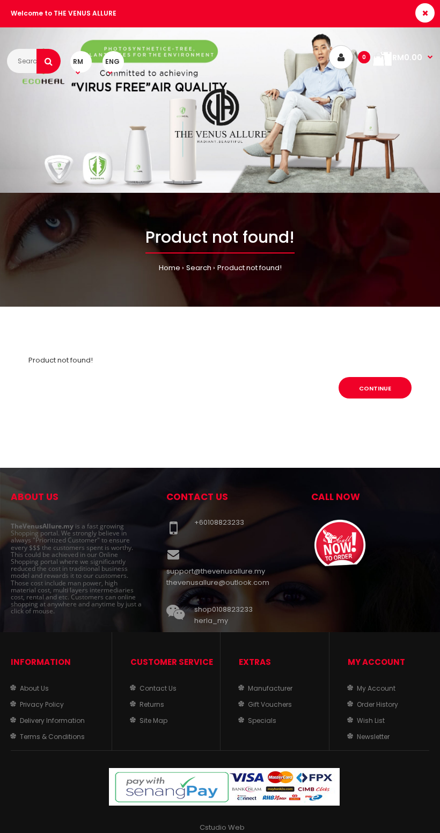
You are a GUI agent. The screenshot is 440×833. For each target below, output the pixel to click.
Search (198, 268)
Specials (262, 720)
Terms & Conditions (52, 736)
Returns (152, 704)
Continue (375, 388)
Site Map (153, 720)
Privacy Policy (42, 704)
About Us (34, 688)
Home (169, 268)
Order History (377, 704)
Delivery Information (52, 720)
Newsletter (373, 736)
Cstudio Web (222, 827)
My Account (376, 688)
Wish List (371, 720)
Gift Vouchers (270, 704)
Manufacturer (270, 688)
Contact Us (158, 688)
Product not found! (249, 268)
